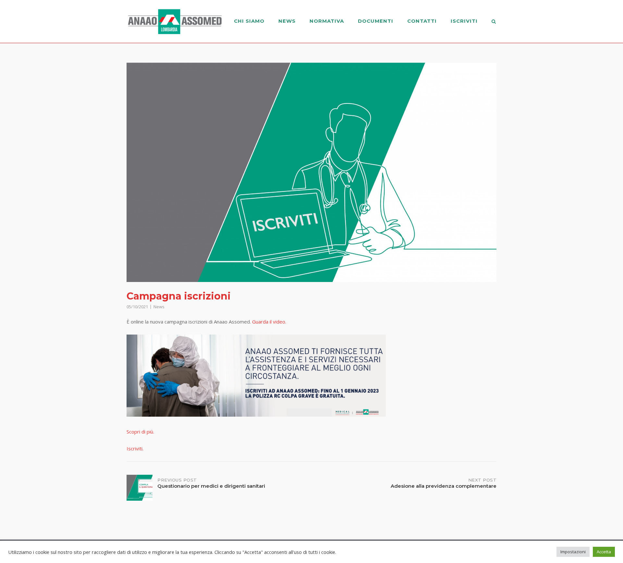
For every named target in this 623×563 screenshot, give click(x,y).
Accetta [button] (604, 552)
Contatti (422, 21)
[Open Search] (493, 22)
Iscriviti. (135, 448)
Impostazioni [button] (573, 552)
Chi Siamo (249, 21)
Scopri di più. (140, 431)
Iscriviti (464, 21)
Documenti (375, 21)
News (287, 21)
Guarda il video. (269, 321)
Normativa (327, 21)
